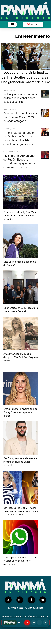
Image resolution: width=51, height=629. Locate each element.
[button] (12, 24)
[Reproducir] (27, 622)
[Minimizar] (39, 622)
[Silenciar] (33, 622)
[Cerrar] (45, 622)
